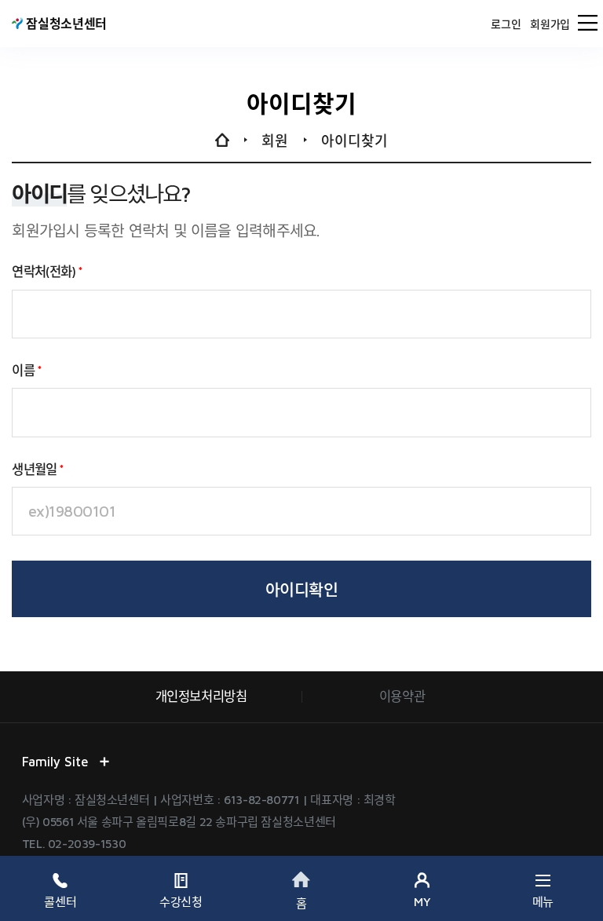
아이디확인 (301, 589)
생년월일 (34, 469)
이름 (23, 370)
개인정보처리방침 (201, 696)
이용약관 (402, 696)
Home (222, 141)
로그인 (506, 24)
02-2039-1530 (87, 843)
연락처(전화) (43, 271)
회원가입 (550, 24)
